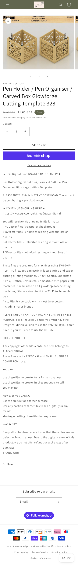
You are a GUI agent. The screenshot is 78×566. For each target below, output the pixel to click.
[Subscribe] (58, 501)
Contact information (40, 558)
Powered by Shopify (44, 546)
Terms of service (40, 552)
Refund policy (64, 546)
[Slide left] (31, 76)
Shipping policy (59, 552)
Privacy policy (21, 552)
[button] (7, 4)
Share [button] (10, 464)
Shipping (21, 117)
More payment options (39, 164)
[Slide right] (47, 76)
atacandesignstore (24, 546)
